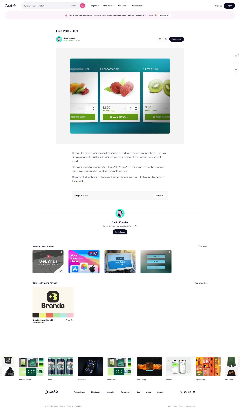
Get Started (164, 15)
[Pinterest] (194, 392)
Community (137, 6)
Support (160, 392)
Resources (190, 406)
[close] (231, 15)
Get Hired (122, 6)
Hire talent (95, 392)
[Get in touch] (49, 268)
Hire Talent (107, 6)
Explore (94, 6)
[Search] (82, 5)
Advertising (125, 392)
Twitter (156, 177)
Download (159, 195)
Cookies (78, 406)
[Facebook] (185, 392)
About (148, 392)
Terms (62, 406)
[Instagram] (189, 392)
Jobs (169, 406)
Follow (78, 40)
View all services (201, 283)
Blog (138, 392)
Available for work (69, 40)
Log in (229, 6)
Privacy (70, 406)
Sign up (218, 6)
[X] (181, 392)
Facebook (78, 181)
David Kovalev (69, 38)
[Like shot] (159, 39)
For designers (79, 392)
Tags (175, 406)
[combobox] (45, 5)
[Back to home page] (10, 5)
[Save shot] (165, 39)
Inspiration (110, 392)
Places (181, 406)
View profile (203, 246)
